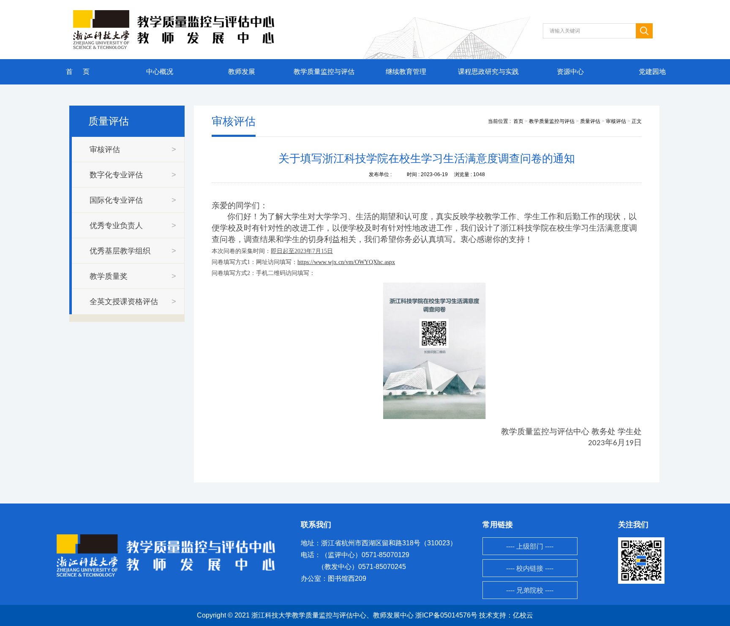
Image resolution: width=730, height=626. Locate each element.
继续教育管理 (406, 71)
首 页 (78, 71)
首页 (518, 121)
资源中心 (570, 71)
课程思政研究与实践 (488, 71)
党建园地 (652, 71)
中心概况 (159, 71)
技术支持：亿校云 (506, 615)
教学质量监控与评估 (324, 71)
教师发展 (241, 71)
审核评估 (616, 121)
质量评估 (590, 121)
